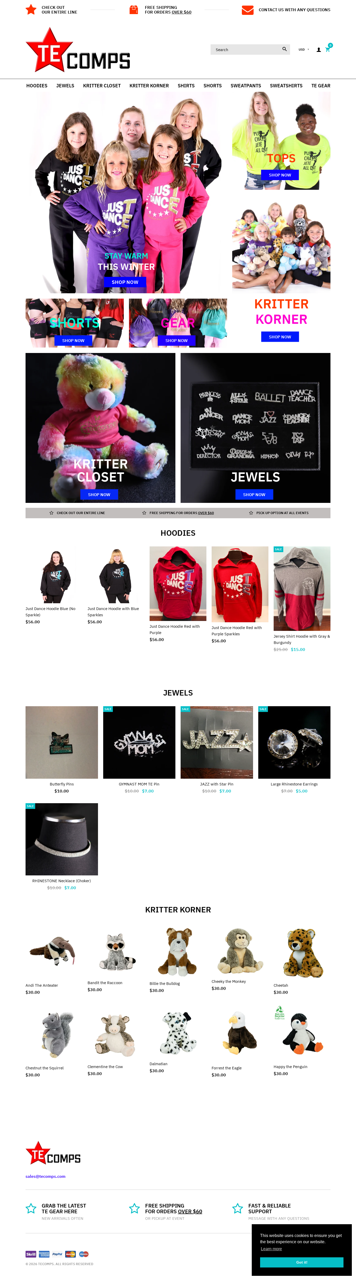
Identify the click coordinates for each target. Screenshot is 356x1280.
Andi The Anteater (42, 985)
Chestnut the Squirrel (45, 1067)
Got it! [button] (302, 1262)
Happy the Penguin (291, 1066)
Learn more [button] (271, 1249)
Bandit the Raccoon (105, 982)
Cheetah (281, 985)
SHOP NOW (125, 282)
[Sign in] (319, 49)
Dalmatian (159, 1063)
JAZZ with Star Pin (217, 784)
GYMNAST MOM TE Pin (139, 784)
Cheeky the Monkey (229, 981)
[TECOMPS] (78, 49)
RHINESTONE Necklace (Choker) (61, 880)
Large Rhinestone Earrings (294, 784)
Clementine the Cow (105, 1066)
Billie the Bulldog (165, 983)
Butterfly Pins (62, 784)
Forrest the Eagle (227, 1067)
